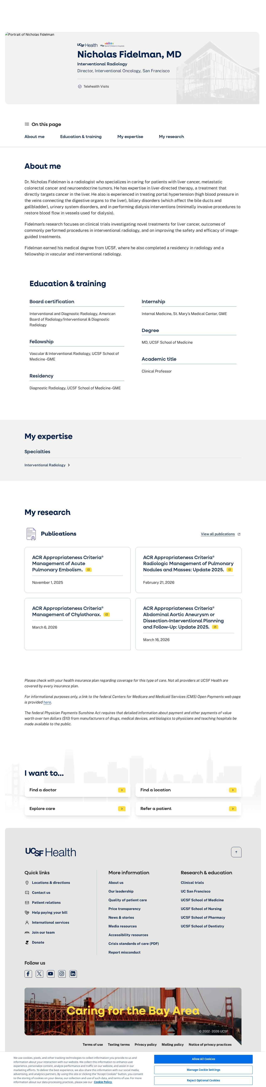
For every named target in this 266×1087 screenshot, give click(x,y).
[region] (133, 1069)
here (47, 702)
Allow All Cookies (203, 1059)
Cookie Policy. (103, 1082)
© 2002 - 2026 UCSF (213, 1031)
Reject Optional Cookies (203, 1080)
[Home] (52, 852)
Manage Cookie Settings (203, 1070)
